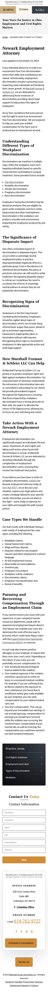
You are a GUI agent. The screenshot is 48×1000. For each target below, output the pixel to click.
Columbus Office (25, 907)
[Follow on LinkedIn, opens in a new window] (27, 931)
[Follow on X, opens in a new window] (21, 931)
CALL (41, 9)
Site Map (18, 982)
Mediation (11, 777)
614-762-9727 (9, 487)
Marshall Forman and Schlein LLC (22, 975)
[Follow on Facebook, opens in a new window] (16, 931)
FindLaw (34, 986)
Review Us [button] (24, 962)
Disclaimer (9, 982)
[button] (8, 9)
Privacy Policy (28, 982)
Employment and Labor (17, 764)
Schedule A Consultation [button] (20, 943)
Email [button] (25, 9)
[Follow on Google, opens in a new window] (32, 931)
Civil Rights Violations (16, 757)
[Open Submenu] (41, 757)
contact (33, 480)
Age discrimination (14, 182)
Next (24, 860)
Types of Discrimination (18, 770)
